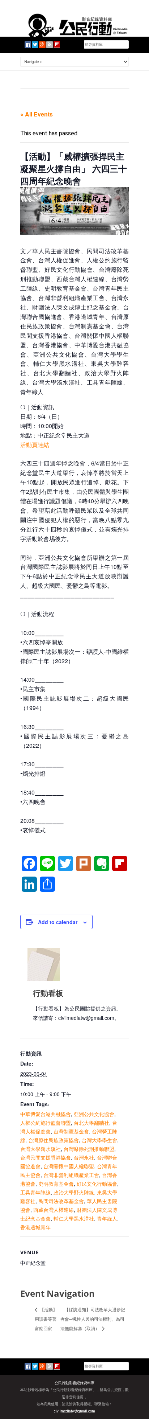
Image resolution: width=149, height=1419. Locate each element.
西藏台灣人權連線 (53, 1209)
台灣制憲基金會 (71, 1131)
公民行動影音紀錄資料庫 (74, 1383)
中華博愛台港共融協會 (45, 1113)
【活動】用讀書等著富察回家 (46, 1318)
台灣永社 (84, 1157)
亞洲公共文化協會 (94, 1113)
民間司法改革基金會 (61, 1201)
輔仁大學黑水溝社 (74, 1218)
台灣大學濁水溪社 (40, 1148)
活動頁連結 (34, 444)
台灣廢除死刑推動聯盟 (89, 1148)
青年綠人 (107, 1218)
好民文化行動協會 (97, 1183)
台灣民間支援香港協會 (45, 1157)
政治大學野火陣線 (74, 1192)
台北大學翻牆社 (91, 1122)
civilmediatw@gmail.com (74, 1411)
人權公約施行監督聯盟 (45, 1122)
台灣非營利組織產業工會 (71, 1174)
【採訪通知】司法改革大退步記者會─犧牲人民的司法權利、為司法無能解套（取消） (92, 1318)
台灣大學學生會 (99, 1140)
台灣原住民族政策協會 (53, 1140)
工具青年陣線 (35, 1192)
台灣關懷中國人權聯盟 (68, 1166)
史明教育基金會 (56, 1183)
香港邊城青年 (35, 1227)
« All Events (36, 114)
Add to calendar (57, 922)
